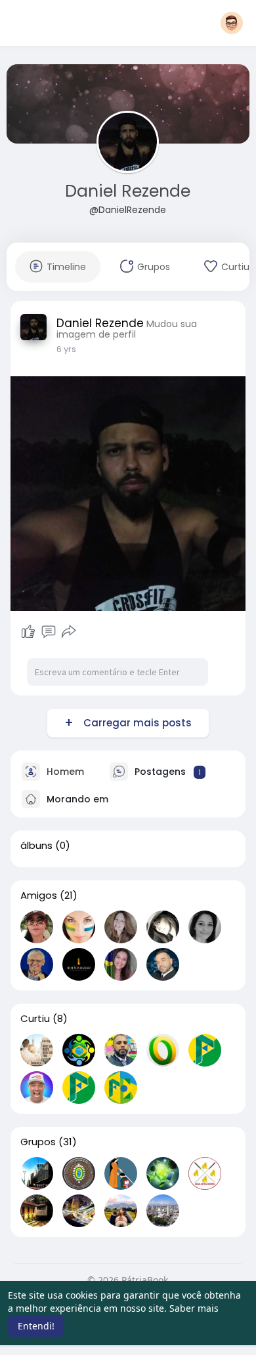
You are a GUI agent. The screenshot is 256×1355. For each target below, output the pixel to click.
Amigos (38, 895)
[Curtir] (28, 632)
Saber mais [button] (194, 1308)
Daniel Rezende (127, 191)
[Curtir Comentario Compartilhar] (48, 632)
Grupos (38, 1142)
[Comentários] (48, 632)
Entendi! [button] (36, 1326)
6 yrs (66, 349)
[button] (232, 23)
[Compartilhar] (68, 632)
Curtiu (35, 1018)
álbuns (36, 845)
